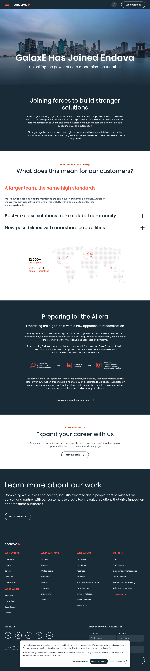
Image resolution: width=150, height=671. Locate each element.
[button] (7, 4)
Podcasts (45, 588)
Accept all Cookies (98, 661)
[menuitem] (21, 559)
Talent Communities (122, 588)
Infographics (46, 594)
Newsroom (82, 605)
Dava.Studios (10, 582)
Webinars (45, 576)
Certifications (83, 588)
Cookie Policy (108, 648)
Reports (44, 565)
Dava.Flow (9, 559)
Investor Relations (85, 594)
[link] (8, 635)
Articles (44, 559)
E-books (45, 599)
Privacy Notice (16, 649)
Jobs (115, 559)
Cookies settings (80, 661)
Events (8, 612)
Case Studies (10, 607)
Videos (44, 582)
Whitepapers (47, 571)
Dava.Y (8, 571)
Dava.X (8, 565)
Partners (81, 571)
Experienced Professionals (125, 571)
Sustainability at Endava (88, 582)
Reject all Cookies (118, 661)
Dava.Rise (9, 576)
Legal (7, 649)
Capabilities (10, 601)
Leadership (82, 559)
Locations (81, 565)
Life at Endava (119, 576)
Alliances (81, 576)
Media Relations (84, 599)
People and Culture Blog (124, 582)
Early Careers (119, 565)
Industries (9, 595)
